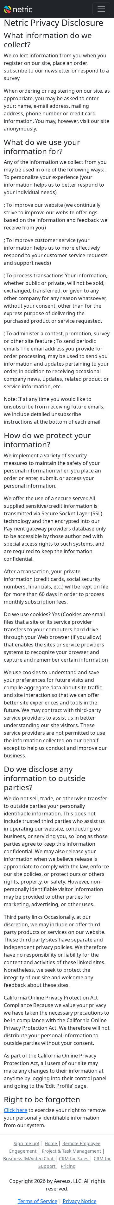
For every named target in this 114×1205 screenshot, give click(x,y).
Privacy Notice (80, 1201)
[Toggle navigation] (101, 9)
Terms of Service (37, 1201)
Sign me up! (26, 1143)
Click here (15, 1110)
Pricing (68, 1166)
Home (51, 1143)
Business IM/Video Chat (29, 1159)
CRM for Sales (74, 1159)
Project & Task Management (72, 1151)
